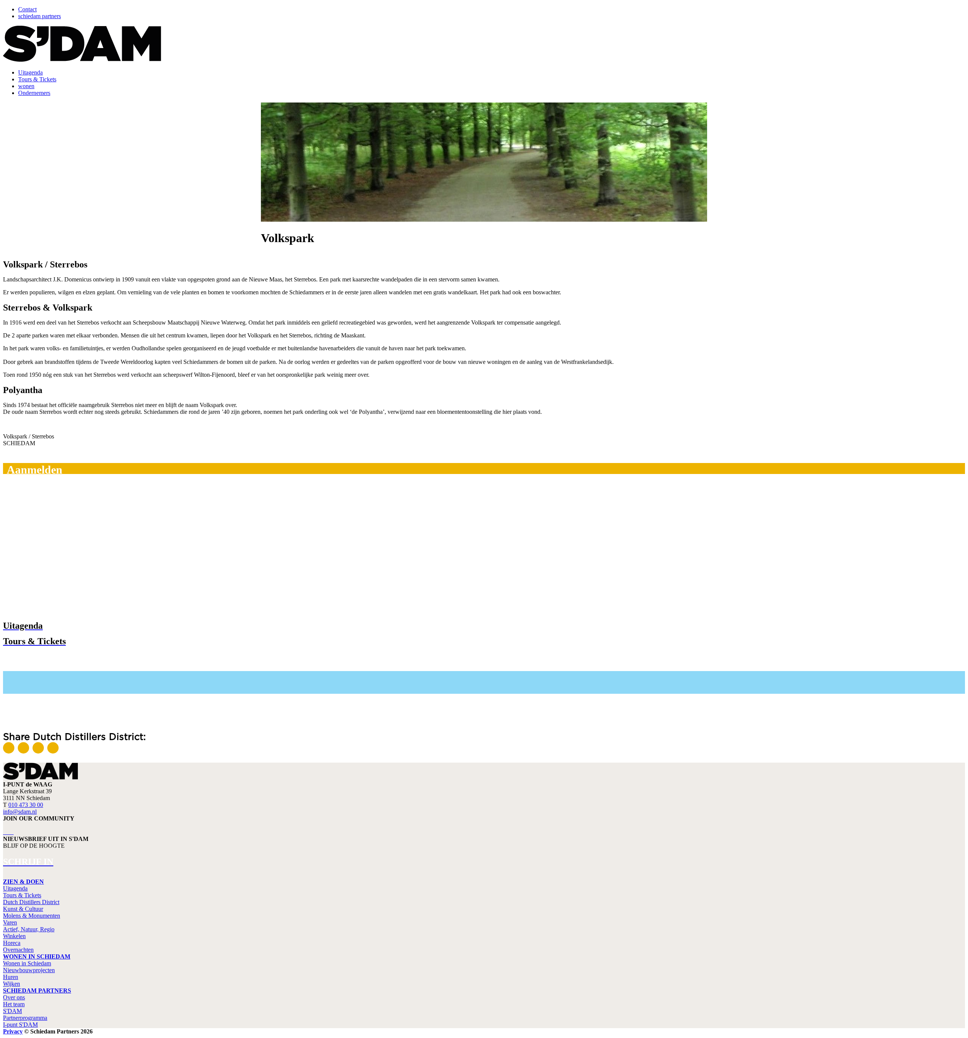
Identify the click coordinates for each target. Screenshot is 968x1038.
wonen (26, 86)
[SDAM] (40, 777)
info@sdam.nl (20, 811)
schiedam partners (39, 16)
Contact (27, 9)
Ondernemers (34, 93)
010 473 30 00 (25, 805)
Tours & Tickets (37, 79)
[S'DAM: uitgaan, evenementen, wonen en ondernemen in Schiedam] (82, 59)
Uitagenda (30, 72)
